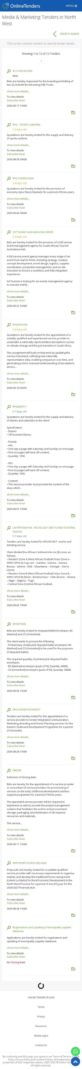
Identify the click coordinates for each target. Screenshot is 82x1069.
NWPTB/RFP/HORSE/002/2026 (29, 863)
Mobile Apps (41, 1035)
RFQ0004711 (20, 406)
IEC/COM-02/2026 (22, 71)
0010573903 (19, 624)
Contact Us (41, 1045)
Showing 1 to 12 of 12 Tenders (41, 53)
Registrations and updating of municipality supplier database (42, 929)
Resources (41, 1026)
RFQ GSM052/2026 (23, 178)
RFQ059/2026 (20, 324)
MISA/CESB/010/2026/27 (26, 709)
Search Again (69, 33)
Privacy (41, 1016)
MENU (70, 5)
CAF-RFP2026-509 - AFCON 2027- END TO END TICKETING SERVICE (44, 529)
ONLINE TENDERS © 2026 (41, 997)
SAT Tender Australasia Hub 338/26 (33, 232)
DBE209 (17, 770)
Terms (41, 1007)
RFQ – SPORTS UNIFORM (26, 124)
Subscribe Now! (16, 100)
